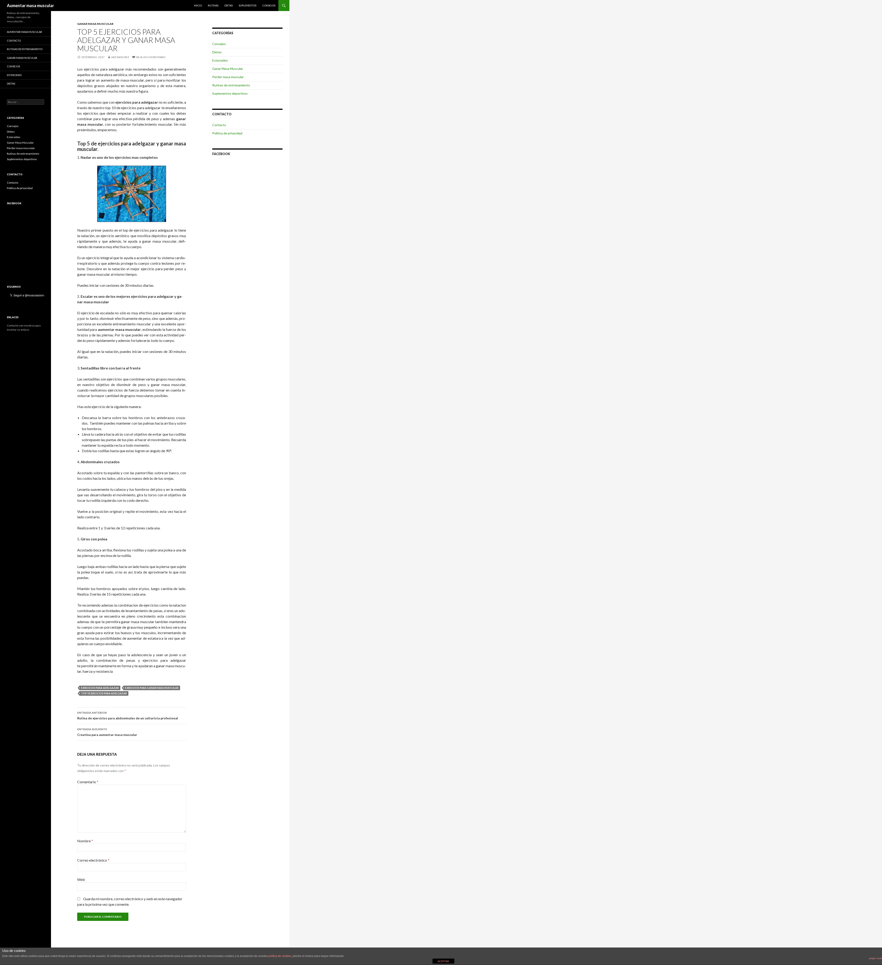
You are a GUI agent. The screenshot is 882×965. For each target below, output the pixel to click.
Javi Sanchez (120, 57)
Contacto (219, 125)
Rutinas (213, 5)
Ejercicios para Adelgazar (100, 687)
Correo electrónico (93, 860)
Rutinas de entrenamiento (231, 85)
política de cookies (279, 956)
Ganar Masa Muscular (95, 24)
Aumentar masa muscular (30, 5)
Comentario (87, 782)
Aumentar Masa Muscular (24, 31)
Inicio (198, 5)
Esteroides (220, 60)
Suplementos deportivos (230, 93)
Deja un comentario (151, 57)
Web (81, 879)
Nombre (85, 841)
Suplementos (247, 5)
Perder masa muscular (228, 77)
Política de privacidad (227, 133)
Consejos (268, 5)
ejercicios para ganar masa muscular (151, 687)
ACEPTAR (443, 961)
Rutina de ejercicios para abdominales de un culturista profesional (127, 715)
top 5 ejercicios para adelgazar (104, 693)
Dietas (228, 5)
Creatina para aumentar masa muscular (107, 732)
